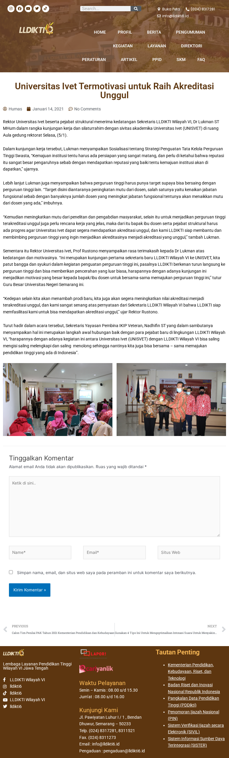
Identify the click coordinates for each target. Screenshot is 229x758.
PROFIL (125, 32)
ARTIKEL (129, 59)
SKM (181, 59)
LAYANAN (157, 45)
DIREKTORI (191, 45)
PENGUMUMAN (190, 32)
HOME (100, 32)
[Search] (136, 8)
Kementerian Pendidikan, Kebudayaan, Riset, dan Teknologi (191, 671)
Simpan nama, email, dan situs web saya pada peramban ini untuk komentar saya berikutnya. (106, 572)
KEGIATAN (123, 45)
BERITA (154, 32)
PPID (157, 59)
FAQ (201, 59)
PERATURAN (94, 59)
